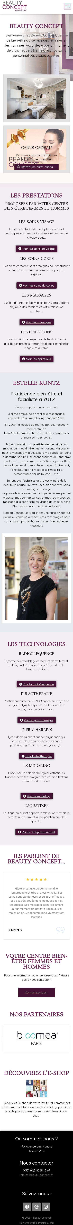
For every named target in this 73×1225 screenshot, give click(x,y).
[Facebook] (27, 1207)
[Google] (36, 1207)
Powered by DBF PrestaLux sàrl (37, 1223)
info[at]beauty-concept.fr (36, 1175)
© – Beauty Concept (36, 1217)
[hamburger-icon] (67, 6)
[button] (36, 167)
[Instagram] (46, 1207)
